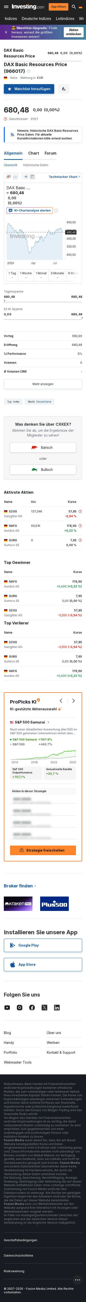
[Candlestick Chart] (8, 176)
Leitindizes (65, 19)
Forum (50, 153)
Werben (53, 1042)
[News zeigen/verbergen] (32, 176)
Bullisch (47, 469)
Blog (7, 1033)
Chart (33, 153)
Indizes (11, 19)
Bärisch (47, 447)
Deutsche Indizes (36, 19)
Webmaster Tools (18, 1062)
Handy (9, 1042)
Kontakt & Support (61, 1052)
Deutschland (43, 401)
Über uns (54, 1033)
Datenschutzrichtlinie (18, 1255)
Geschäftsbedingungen (20, 1240)
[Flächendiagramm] (15, 176)
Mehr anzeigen (43, 384)
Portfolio (10, 1052)
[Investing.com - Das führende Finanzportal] (28, 7)
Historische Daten (35, 165)
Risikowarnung (14, 1271)
